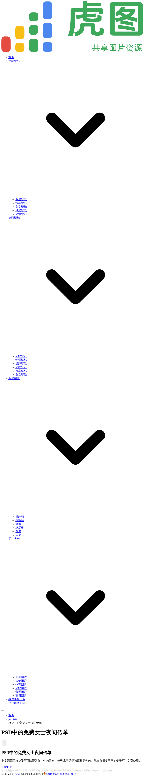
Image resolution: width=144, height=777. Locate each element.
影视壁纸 (21, 367)
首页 (11, 57)
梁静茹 (19, 516)
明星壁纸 (21, 199)
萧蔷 (18, 524)
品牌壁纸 (21, 363)
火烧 (17, 774)
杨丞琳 (19, 527)
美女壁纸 (21, 206)
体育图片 (21, 684)
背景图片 (21, 691)
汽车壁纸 (21, 203)
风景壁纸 (21, 210)
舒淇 (18, 531)
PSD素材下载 (16, 702)
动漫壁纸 (21, 214)
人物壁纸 (21, 356)
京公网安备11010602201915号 (61, 774)
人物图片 (21, 680)
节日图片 (21, 695)
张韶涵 (19, 520)
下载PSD (6, 767)
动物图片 (21, 688)
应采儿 (19, 535)
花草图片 (21, 677)
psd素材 (13, 719)
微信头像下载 (16, 699)
